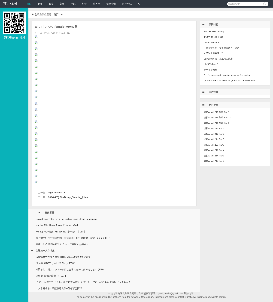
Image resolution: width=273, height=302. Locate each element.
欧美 (51, 3)
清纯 (73, 3)
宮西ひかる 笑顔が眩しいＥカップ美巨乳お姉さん (62, 244)
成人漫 (96, 3)
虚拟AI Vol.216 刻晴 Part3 (216, 123)
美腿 (62, 3)
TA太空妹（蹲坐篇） (214, 37)
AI (139, 3)
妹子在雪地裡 (210, 69)
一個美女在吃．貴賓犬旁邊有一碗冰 (221, 48)
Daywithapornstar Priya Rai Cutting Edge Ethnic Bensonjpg (66, 219)
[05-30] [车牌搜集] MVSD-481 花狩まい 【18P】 (61, 231)
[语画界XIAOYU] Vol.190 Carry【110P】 (57, 263)
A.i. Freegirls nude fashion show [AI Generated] (227, 75)
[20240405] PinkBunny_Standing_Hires (68, 197)
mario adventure (212, 42)
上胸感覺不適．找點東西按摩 (218, 58)
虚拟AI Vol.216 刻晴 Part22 (217, 117)
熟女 (84, 3)
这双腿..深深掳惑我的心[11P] (51, 275)
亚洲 (40, 3)
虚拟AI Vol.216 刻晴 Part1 (216, 112)
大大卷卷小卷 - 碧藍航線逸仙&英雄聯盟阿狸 (59, 288)
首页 (56, 14)
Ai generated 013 (56, 192)
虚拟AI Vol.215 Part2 (214, 134)
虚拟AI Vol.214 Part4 (214, 161)
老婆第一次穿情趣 (45, 250)
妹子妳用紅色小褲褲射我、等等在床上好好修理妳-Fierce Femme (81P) (73, 238)
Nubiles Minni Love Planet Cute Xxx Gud (57, 225)
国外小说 (127, 3)
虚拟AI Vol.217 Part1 (214, 128)
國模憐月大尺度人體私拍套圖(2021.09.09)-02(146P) (63, 256)
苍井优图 (10, 4)
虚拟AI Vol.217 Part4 (214, 150)
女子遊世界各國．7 (213, 53)
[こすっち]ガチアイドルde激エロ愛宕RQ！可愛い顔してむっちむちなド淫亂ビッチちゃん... (84, 282)
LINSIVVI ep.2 (211, 64)
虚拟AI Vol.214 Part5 (214, 139)
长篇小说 (111, 3)
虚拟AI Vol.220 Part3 (214, 145)
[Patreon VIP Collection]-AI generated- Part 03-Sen (229, 80)
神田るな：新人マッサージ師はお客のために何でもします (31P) (70, 269)
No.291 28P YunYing (214, 31)
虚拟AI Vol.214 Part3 (214, 155)
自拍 (29, 3)
